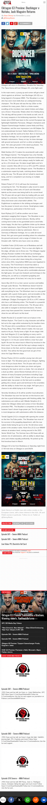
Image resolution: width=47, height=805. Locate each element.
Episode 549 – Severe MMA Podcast (15, 639)
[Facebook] (11, 800)
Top (22, 523)
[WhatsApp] (28, 800)
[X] (19, 800)
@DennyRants (9, 18)
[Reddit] (36, 800)
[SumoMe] (44, 800)
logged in (24, 552)
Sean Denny (8, 15)
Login (29, 551)
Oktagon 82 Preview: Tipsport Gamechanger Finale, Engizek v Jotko (21, 644)
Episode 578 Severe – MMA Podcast (15, 778)
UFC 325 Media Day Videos (12, 623)
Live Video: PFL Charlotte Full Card (14, 544)
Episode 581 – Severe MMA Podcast (14, 534)
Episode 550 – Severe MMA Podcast (15, 634)
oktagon (16, 523)
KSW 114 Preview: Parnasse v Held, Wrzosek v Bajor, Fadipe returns (21, 651)
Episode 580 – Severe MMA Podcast (14, 539)
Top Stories (29, 523)
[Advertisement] (23, 574)
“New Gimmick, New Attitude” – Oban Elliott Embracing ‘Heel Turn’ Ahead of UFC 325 (22, 629)
